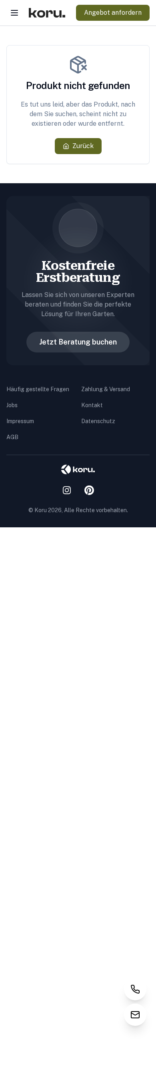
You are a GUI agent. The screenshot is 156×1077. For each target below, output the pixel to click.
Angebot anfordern (113, 12)
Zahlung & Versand (105, 389)
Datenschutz (98, 421)
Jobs (12, 405)
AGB (12, 437)
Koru (40, 510)
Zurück (83, 146)
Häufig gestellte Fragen (37, 389)
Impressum (20, 421)
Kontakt (92, 405)
